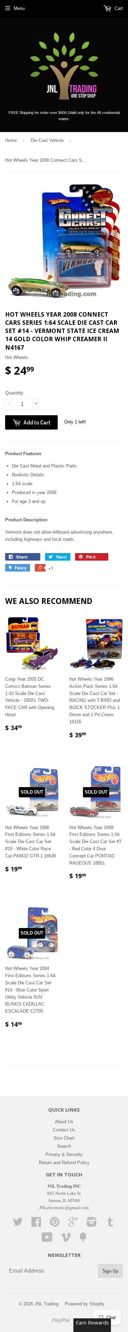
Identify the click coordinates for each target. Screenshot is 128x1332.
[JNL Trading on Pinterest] (54, 1224)
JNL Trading (46, 1303)
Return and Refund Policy (64, 1162)
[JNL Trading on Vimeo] (66, 1239)
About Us (64, 1121)
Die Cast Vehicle (47, 140)
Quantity (14, 392)
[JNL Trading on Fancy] (83, 1239)
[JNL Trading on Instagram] (91, 1224)
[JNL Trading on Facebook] (36, 1224)
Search (64, 1146)
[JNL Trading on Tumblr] (110, 1224)
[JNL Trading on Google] (73, 1224)
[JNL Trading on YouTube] (47, 1239)
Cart (118, 8)
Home (11, 140)
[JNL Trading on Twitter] (18, 1224)
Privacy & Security (64, 1154)
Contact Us (64, 1129)
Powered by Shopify (84, 1303)
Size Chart (64, 1138)
